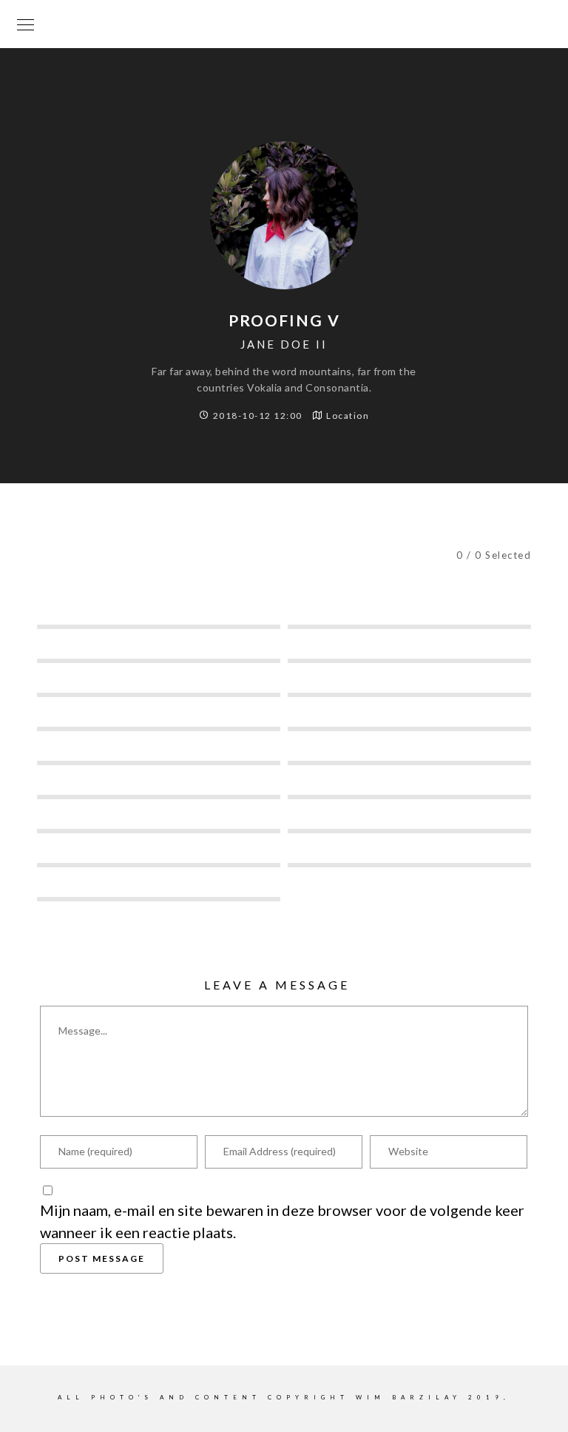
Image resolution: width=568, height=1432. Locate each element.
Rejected (310, 554)
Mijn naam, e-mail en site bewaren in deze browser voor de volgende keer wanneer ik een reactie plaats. (282, 1221)
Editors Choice (402, 554)
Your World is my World (284, 24)
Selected (234, 554)
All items (158, 554)
